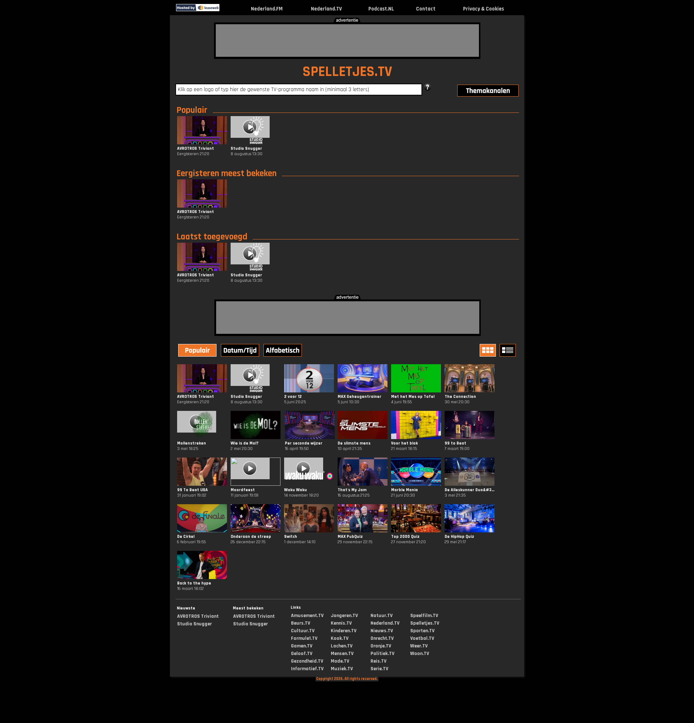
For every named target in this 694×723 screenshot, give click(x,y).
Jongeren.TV (344, 615)
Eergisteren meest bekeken (226, 173)
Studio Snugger (194, 624)
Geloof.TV (301, 653)
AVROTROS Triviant (198, 616)
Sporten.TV (422, 631)
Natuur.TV (381, 615)
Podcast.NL (381, 8)
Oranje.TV (380, 646)
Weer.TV (419, 646)
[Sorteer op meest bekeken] (198, 351)
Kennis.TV (341, 623)
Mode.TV (340, 661)
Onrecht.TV (382, 638)
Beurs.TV (300, 623)
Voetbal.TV (422, 638)
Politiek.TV (382, 653)
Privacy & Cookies (483, 8)
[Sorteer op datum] (241, 351)
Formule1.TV (304, 638)
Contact (426, 8)
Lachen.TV (341, 646)
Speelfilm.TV (424, 615)
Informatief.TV (307, 668)
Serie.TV (379, 668)
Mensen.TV (342, 653)
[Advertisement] (347, 40)
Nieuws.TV (381, 631)
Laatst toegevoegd (211, 237)
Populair (191, 110)
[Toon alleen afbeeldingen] (489, 350)
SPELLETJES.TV (347, 72)
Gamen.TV (301, 646)
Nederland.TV (326, 8)
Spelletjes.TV (424, 623)
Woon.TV (419, 653)
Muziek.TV (342, 668)
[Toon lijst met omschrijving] (509, 350)
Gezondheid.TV (307, 661)
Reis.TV (378, 661)
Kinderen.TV (343, 631)
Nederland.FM (267, 8)
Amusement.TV (307, 615)
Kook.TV (339, 638)
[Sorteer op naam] (283, 351)
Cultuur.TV (302, 631)
